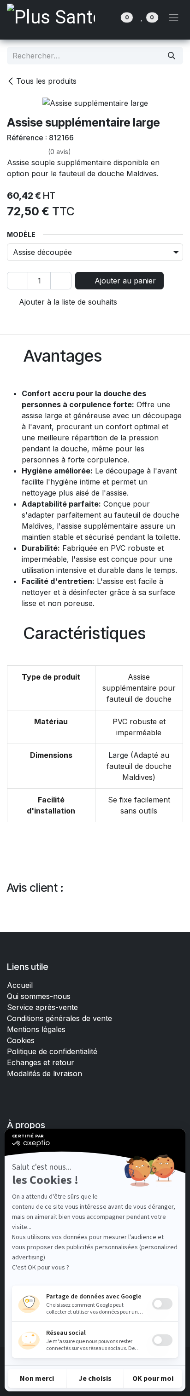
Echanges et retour (40, 1062)
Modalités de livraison (44, 1073)
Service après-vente (42, 1007)
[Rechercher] (171, 55)
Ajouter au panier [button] (124, 280)
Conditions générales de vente (60, 1018)
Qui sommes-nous (39, 996)
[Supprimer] (17, 280)
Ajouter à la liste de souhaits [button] (67, 301)
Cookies (21, 1040)
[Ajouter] (60, 280)
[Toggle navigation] (174, 17)
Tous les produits (46, 81)
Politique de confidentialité (52, 1051)
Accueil (20, 985)
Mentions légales (36, 1029)
